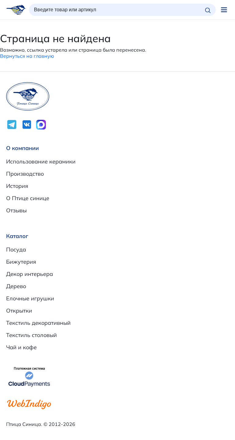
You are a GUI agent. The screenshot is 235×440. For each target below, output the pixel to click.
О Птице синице (27, 198)
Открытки (19, 310)
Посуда (16, 249)
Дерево (16, 286)
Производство (25, 173)
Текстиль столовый (31, 335)
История (17, 185)
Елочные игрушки (30, 298)
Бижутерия (21, 261)
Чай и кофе (21, 347)
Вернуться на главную (27, 56)
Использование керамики (41, 161)
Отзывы (16, 210)
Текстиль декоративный (38, 322)
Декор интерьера (29, 273)
